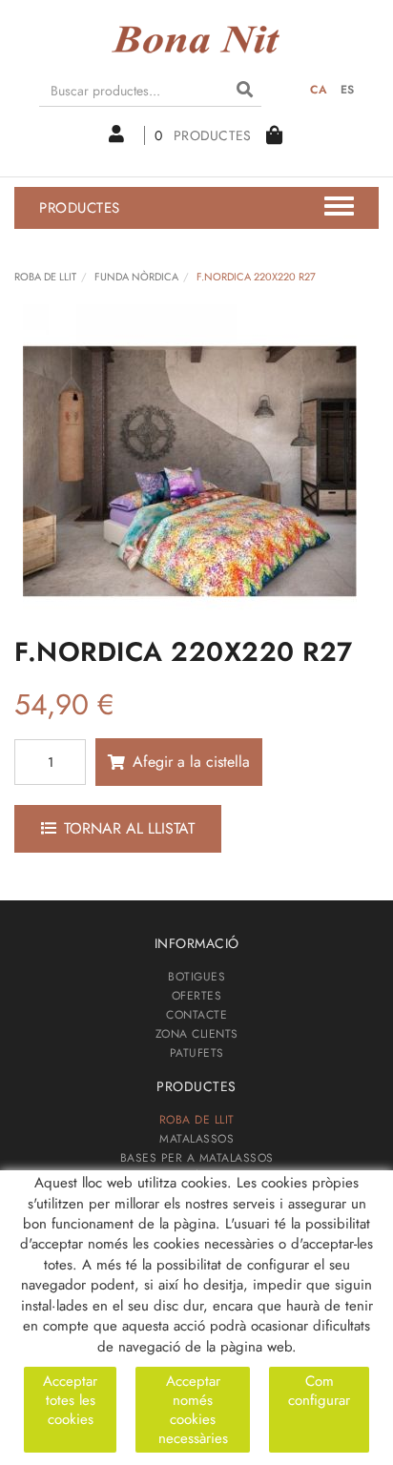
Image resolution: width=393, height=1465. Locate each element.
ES (348, 89)
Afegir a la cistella (191, 762)
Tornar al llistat (129, 828)
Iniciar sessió (127, 135)
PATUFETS (197, 1053)
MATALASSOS (196, 1138)
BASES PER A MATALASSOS (197, 1157)
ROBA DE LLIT (45, 276)
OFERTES (197, 995)
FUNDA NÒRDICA (136, 276)
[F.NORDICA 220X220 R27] (189, 471)
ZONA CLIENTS (196, 1033)
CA (318, 89)
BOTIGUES (196, 976)
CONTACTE (196, 1014)
